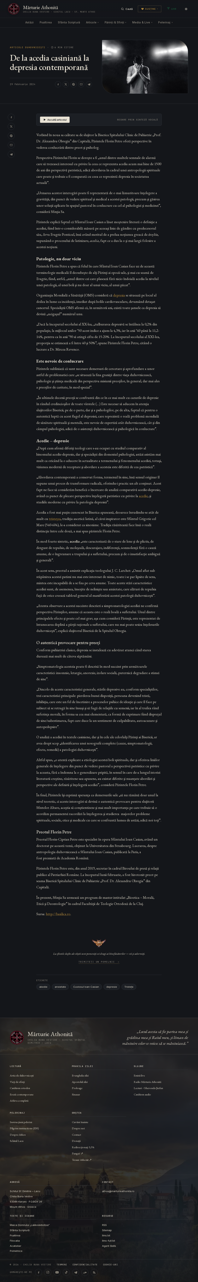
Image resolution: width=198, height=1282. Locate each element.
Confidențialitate (85, 1265)
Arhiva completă (19, 1100)
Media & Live (142, 22)
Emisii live (139, 1075)
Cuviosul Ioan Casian (86, 986)
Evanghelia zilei (80, 1075)
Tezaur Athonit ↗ (82, 1160)
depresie (111, 986)
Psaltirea (46, 22)
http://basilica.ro (58, 914)
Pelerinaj (165, 22)
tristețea (55, 518)
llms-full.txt (108, 1240)
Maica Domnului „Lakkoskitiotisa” (30, 1225)
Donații (76, 1141)
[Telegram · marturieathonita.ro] (75, 1272)
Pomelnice (16, 1250)
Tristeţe (128, 986)
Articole (92, 22)
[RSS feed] (94, 1272)
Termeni (62, 1265)
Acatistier (15, 1245)
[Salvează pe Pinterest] (73, 84)
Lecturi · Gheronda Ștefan (148, 1088)
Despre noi (78, 1128)
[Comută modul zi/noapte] (186, 9)
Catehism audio (142, 1094)
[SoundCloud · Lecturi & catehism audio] (84, 1272)
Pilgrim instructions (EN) (24, 1128)
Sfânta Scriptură (69, 22)
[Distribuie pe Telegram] (89, 84)
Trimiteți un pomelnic (99, 962)
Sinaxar (76, 1094)
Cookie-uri (110, 1265)
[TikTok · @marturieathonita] (66, 1272)
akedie (43, 986)
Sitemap (107, 1230)
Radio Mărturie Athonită (147, 1082)
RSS (104, 1225)
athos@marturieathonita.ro (118, 1191)
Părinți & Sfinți (115, 22)
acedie (143, 495)
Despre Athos (18, 1134)
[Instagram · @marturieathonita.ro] (47, 1272)
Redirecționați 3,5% (83, 1147)
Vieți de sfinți (17, 1082)
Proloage (77, 1088)
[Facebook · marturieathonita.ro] (38, 1272)
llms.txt (106, 1235)
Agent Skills (109, 1245)
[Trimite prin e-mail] (81, 84)
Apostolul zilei (80, 1082)
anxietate (60, 986)
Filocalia (15, 1240)
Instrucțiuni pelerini (21, 1122)
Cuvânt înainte (80, 1122)
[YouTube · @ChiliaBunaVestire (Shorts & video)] (57, 1272)
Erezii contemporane (21, 1094)
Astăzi (29, 22)
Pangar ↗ (77, 1153)
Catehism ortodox (20, 1088)
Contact (76, 1134)
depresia (119, 295)
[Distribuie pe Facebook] (58, 84)
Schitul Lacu (16, 1141)
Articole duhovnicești (27, 47)
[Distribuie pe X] (66, 84)
